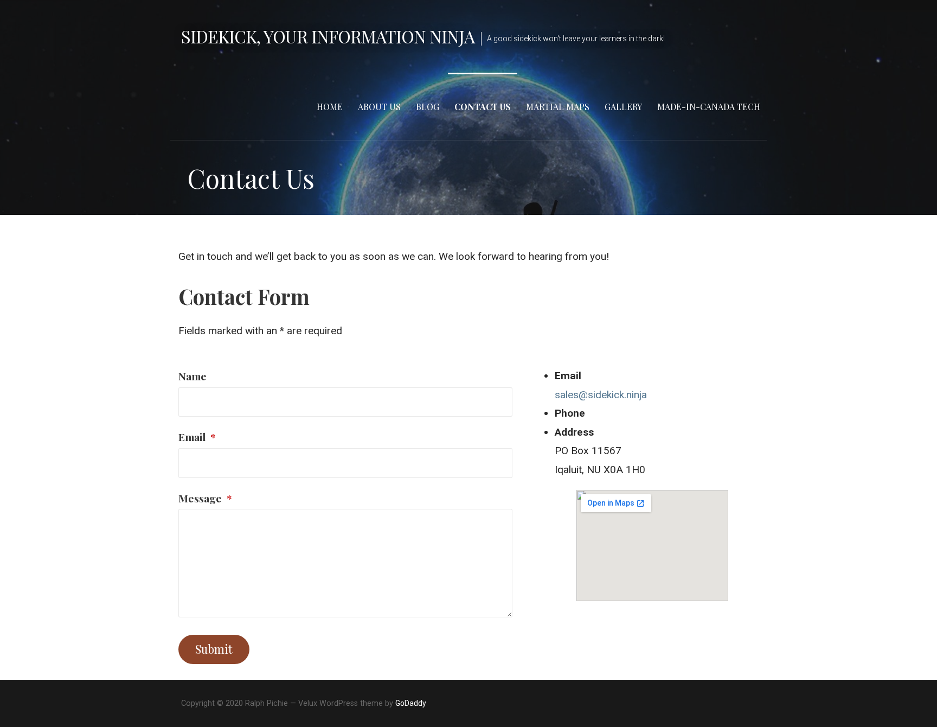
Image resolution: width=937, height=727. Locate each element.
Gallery (623, 106)
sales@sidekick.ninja (601, 394)
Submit (214, 648)
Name (192, 376)
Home (330, 106)
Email (197, 437)
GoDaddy (410, 703)
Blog (427, 106)
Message (205, 498)
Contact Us (482, 106)
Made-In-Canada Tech (708, 106)
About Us (379, 106)
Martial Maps (557, 106)
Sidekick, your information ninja (327, 36)
